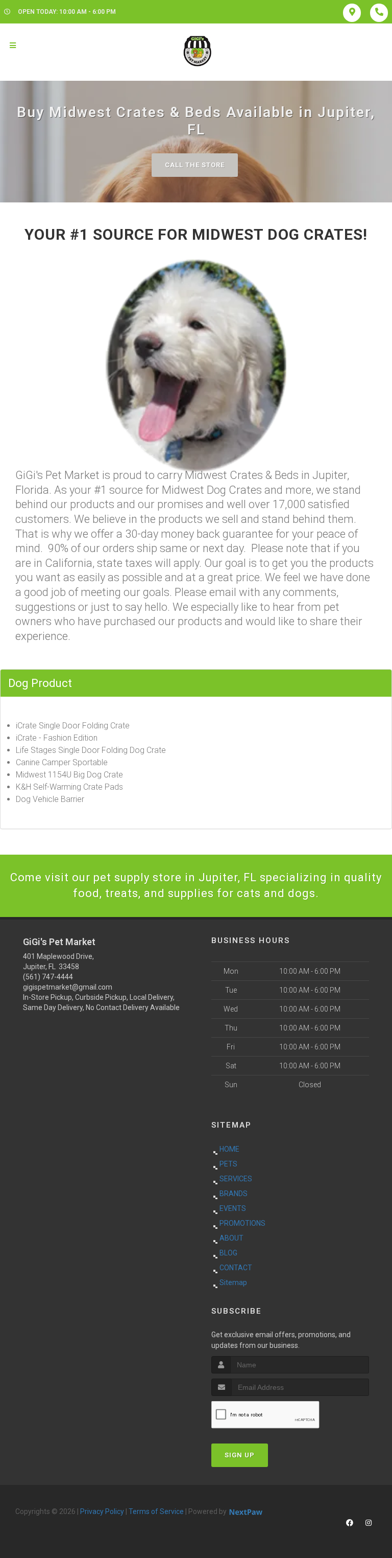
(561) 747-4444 (48, 977)
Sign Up (240, 1455)
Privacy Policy (102, 1511)
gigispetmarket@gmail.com (67, 987)
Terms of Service (156, 1511)
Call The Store (195, 165)
